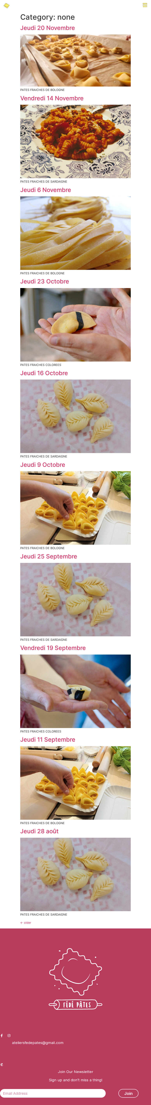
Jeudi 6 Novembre (45, 189)
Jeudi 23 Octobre (44, 281)
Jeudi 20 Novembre (47, 27)
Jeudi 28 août (39, 831)
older (25, 922)
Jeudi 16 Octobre (44, 373)
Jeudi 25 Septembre (48, 556)
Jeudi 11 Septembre (47, 739)
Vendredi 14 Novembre (52, 98)
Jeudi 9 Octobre (42, 464)
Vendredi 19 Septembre (53, 647)
